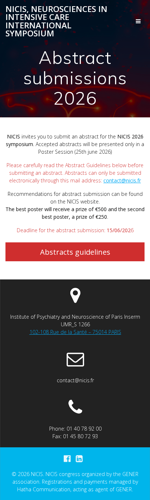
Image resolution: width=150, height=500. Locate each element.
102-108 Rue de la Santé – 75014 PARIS (75, 331)
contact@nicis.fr (122, 180)
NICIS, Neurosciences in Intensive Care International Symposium (56, 21)
